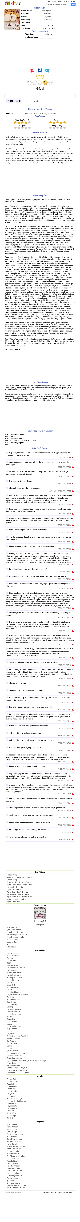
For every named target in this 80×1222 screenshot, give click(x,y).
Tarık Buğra (11, 1113)
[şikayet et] (72, 458)
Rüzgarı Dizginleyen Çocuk (17, 1070)
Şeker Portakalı (13, 1051)
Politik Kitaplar (12, 1178)
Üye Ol (35, 101)
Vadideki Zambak (13, 1012)
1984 (9, 963)
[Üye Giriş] (74, 1)
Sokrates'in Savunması (16, 968)
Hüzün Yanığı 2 (13, 880)
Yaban (9, 1024)
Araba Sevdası (12, 1021)
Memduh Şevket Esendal (16, 1101)
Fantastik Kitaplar (13, 1168)
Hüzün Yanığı (12, 875)
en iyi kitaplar (12, 927)
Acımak (10, 958)
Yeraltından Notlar (14, 1065)
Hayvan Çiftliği (12, 965)
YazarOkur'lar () (22, 120)
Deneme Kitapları (13, 1159)
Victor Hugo (11, 1116)
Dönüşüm (10, 1031)
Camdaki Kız (12, 960)
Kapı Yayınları (46, 17)
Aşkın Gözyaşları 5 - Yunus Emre (19, 885)
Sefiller (9, 1046)
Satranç (10, 1007)
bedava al (48, 34)
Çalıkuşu (10, 982)
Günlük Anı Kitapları (14, 1171)
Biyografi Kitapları (13, 1183)
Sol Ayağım (11, 1041)
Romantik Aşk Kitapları (15, 1134)
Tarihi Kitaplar (12, 1129)
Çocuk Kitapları (13, 1132)
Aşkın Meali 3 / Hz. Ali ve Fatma (19, 882)
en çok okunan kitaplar (15, 937)
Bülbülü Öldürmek (14, 992)
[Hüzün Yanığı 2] (40, 913)
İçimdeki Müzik (13, 980)
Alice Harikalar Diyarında (16, 973)
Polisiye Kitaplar (13, 1151)
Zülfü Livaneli (12, 1118)
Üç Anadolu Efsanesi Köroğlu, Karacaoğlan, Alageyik (27, 1060)
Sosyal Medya (57, 126)
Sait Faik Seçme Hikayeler (17, 1068)
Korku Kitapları (12, 1127)
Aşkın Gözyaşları (13, 902)
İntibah (9, 990)
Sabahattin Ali (12, 1108)
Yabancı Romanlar (14, 1141)
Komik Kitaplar (12, 1144)
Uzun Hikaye (12, 970)
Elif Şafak (10, 1094)
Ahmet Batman (13, 1081)
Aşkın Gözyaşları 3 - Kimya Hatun (19, 897)
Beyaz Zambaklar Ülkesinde (17, 995)
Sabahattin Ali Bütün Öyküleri (18, 1073)
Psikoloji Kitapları (13, 1166)
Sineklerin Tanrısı (13, 999)
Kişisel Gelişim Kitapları (16, 1146)
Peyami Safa (12, 1106)
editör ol (10, 944)
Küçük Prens (12, 1029)
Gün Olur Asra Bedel (14, 953)
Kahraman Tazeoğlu (14, 1099)
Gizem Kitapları (13, 1173)
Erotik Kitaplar (12, 1124)
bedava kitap (12, 942)
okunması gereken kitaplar (17, 935)
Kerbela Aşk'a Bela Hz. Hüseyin (19, 894)
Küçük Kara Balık (13, 987)
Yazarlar (40, 1076)
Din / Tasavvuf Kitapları (16, 1156)
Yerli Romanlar (46, 14)
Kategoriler (40, 1122)
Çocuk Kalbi (11, 985)
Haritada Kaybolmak (14, 975)
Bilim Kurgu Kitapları (14, 1176)
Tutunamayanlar (13, 956)
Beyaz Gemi (11, 1019)
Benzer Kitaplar (40, 905)
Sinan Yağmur (46, 11)
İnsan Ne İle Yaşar (14, 1026)
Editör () (57, 120)
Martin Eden (11, 1063)
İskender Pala (12, 1086)
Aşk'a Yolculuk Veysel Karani (18, 899)
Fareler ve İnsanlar (14, 1039)
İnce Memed (12, 1004)
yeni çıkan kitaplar (14, 930)
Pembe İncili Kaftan (14, 1056)
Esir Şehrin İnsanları (14, 1058)
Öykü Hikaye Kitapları (15, 1139)
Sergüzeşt (11, 1017)
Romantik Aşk (41, 114)
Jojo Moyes (11, 1096)
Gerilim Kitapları (13, 1163)
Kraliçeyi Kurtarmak (14, 978)
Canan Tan (11, 1089)
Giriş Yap (28, 101)
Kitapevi (22, 126)
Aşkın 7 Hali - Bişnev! (15, 889)
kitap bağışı (11, 947)
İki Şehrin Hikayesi (14, 1009)
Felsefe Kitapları (13, 1161)
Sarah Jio (10, 1111)
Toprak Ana (11, 1002)
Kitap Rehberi (40, 950)
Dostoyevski (12, 1091)
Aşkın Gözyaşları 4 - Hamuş (17, 892)
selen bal (52, 491)
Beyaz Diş (11, 1034)
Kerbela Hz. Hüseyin (15, 887)
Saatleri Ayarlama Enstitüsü (17, 1036)
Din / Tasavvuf (52, 114)
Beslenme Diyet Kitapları (16, 1185)
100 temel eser (13, 939)
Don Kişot (10, 997)
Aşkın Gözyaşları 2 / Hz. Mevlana (19, 877)
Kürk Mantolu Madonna (16, 1053)
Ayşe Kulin (11, 1084)
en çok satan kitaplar (15, 932)
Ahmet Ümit (11, 1079)
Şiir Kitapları (11, 1180)
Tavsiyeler (40, 924)
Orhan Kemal (12, 1103)
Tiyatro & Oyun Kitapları (16, 1188)
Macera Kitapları (13, 1154)
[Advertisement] (40, 52)
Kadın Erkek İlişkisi (14, 1149)
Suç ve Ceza (12, 1043)
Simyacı (10, 1048)
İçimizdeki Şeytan (14, 1014)
